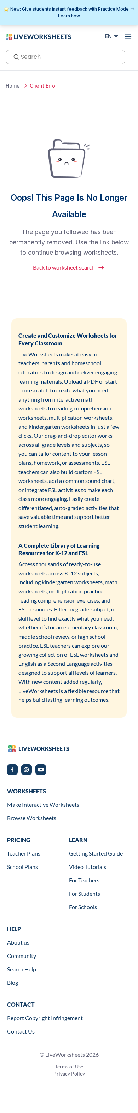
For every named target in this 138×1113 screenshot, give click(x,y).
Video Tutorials (87, 866)
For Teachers (84, 880)
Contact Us (21, 1031)
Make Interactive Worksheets (43, 804)
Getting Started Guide (96, 853)
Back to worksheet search (64, 267)
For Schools (83, 907)
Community (21, 955)
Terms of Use (69, 1067)
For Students (84, 893)
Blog (12, 982)
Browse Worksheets (31, 818)
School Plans (22, 866)
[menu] (128, 36)
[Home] (38, 36)
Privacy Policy (69, 1074)
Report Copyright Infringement (45, 1017)
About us (18, 942)
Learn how (69, 15)
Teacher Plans (23, 853)
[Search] (14, 56)
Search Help (21, 969)
